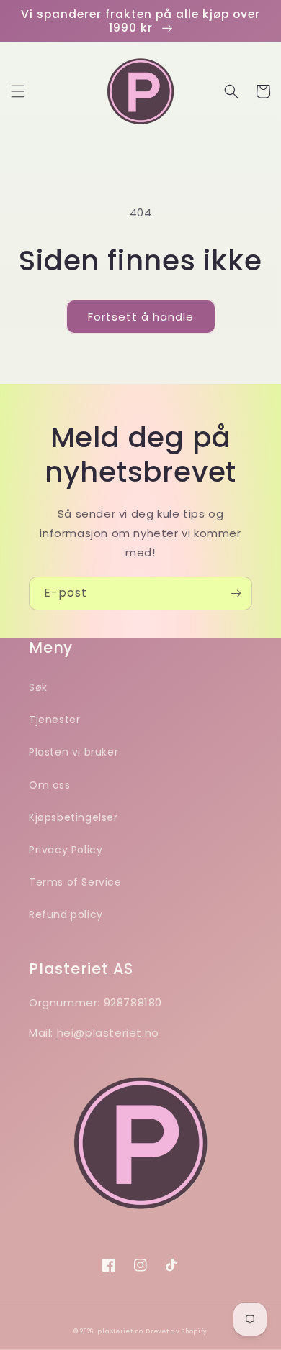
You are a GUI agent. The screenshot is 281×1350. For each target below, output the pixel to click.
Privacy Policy (65, 849)
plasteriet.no (120, 1331)
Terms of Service (75, 882)
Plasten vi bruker (73, 752)
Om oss (50, 785)
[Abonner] (235, 593)
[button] (18, 91)
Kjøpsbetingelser (73, 817)
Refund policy (66, 914)
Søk (38, 687)
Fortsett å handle (141, 316)
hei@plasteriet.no (108, 1032)
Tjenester (54, 719)
